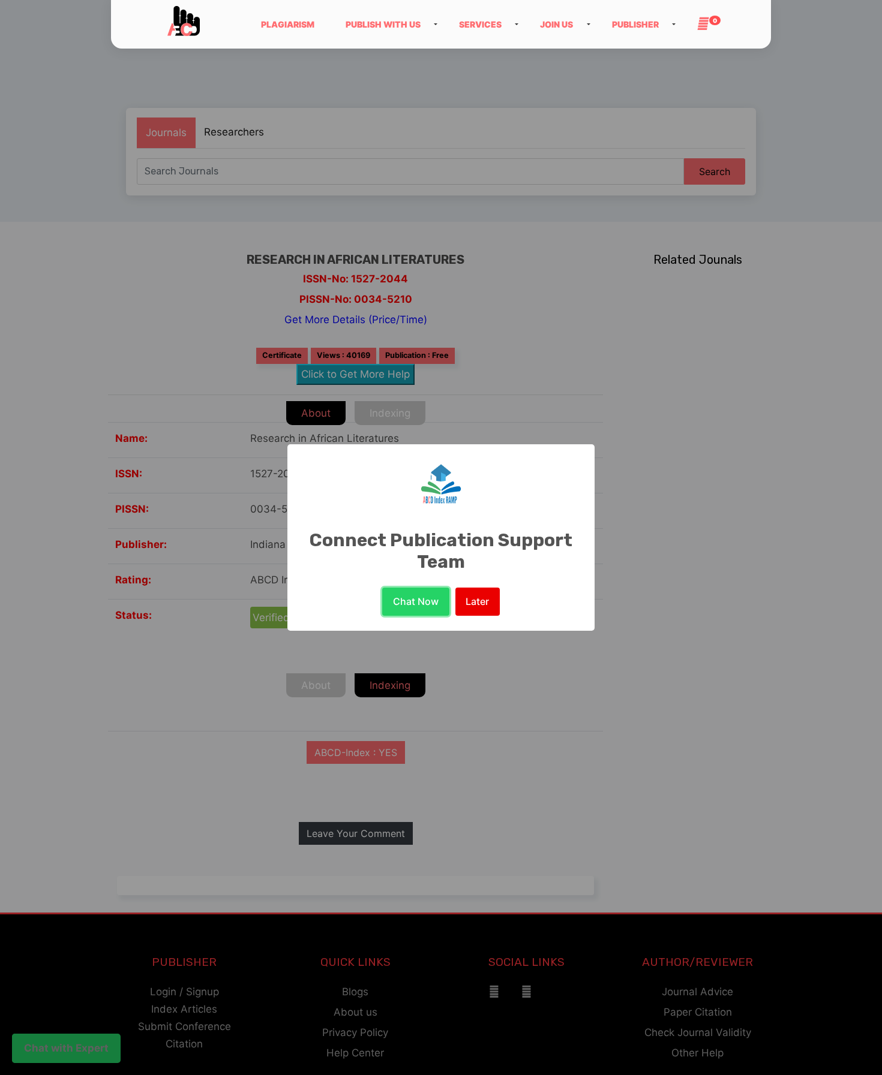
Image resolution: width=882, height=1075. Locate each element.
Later (477, 601)
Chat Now (416, 601)
